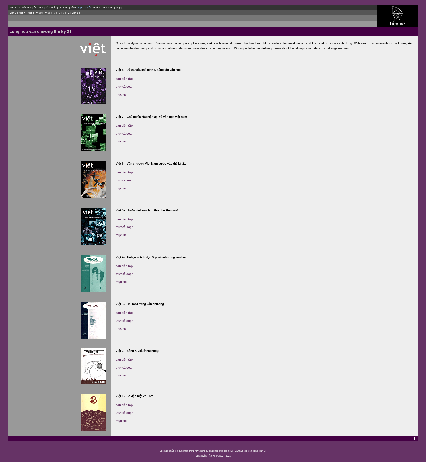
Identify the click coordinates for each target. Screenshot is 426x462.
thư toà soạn (124, 86)
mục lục (121, 94)
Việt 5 (39, 12)
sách (73, 7)
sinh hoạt (15, 7)
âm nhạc (39, 7)
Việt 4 (48, 12)
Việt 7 (21, 12)
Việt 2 (66, 12)
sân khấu (51, 7)
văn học (27, 7)
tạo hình (63, 7)
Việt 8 (13, 12)
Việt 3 (57, 12)
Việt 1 (75, 12)
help (118, 7)
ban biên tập (124, 79)
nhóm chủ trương (103, 7)
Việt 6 (30, 12)
